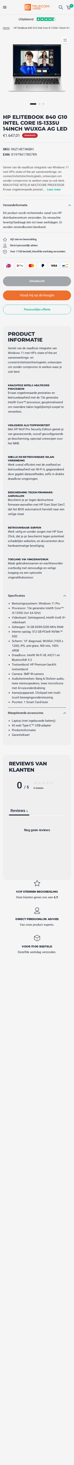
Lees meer (54, 189)
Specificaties (16, 595)
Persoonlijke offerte (37, 309)
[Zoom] (65, 40)
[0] (68, 7)
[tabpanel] (37, 846)
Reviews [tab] (19, 810)
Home (6, 28)
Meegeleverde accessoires (25, 713)
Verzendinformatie (15, 205)
